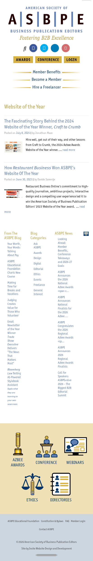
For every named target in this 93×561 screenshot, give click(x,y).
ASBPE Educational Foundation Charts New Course (14, 269)
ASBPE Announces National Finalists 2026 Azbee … (64, 306)
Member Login (78, 521)
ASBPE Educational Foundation (23, 521)
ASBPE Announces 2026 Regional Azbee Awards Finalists (65, 357)
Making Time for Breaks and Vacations (13, 288)
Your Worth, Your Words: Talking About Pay (14, 249)
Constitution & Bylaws (52, 521)
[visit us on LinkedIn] (55, 48)
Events (37, 279)
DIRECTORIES (61, 499)
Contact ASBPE (46, 529)
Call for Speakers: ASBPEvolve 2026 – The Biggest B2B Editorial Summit (64, 384)
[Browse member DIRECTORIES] (61, 484)
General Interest (38, 292)
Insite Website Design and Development (50, 548)
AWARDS (23, 59)
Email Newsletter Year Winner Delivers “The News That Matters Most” (13, 342)
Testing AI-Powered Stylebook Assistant (14, 386)
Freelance (39, 285)
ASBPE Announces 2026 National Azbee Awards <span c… (65, 281)
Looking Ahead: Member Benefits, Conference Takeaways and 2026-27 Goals (65, 252)
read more (69, 150)
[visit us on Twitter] (44, 48)
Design (37, 258)
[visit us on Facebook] (33, 48)
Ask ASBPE (37, 245)
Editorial (38, 269)
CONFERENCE (48, 59)
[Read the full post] (13, 147)
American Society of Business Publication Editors (50, 542)
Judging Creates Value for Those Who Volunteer (13, 307)
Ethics (37, 274)
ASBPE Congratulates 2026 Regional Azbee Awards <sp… (66, 332)
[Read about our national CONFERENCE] (46, 446)
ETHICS (32, 499)
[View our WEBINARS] (75, 446)
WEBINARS (75, 462)
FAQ (67, 521)
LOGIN (71, 59)
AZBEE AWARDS (18, 462)
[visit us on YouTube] (66, 48)
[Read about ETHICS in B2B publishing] (32, 484)
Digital (37, 263)
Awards (38, 253)
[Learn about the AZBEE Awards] (18, 444)
